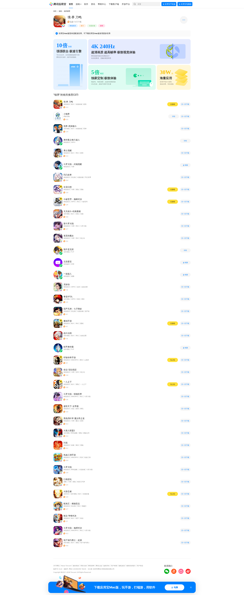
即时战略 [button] (74, 433)
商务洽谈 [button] (84, 566)
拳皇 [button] (83, 299)
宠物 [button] (81, 189)
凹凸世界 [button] (88, 177)
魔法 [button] (77, 421)
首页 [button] (54, 11)
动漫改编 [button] (92, 26)
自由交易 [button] (84, 287)
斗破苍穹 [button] (84, 202)
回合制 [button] (73, 177)
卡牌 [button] (72, 189)
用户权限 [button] (114, 566)
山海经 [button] (86, 360)
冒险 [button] (77, 189)
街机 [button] (77, 214)
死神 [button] (84, 129)
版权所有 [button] (106, 566)
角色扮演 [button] (73, 26)
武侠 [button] (81, 457)
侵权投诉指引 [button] (130, 566)
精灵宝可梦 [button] (81, 482)
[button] (58, 4)
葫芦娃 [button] (87, 311)
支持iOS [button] (66, 494)
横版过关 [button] (86, 433)
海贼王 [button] (84, 506)
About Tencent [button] (66, 566)
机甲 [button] (77, 518)
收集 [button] (72, 445)
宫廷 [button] (72, 409)
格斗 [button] (82, 26)
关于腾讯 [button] (56, 566)
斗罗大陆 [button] (83, 226)
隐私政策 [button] (122, 566)
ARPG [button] (73, 202)
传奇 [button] (77, 372)
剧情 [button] (101, 26)
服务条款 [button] (76, 566)
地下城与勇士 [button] (84, 543)
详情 (173, 116)
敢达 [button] (81, 518)
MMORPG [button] (74, 360)
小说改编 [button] (82, 469)
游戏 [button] (60, 11)
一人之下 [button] (83, 384)
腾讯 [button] (81, 409)
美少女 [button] (82, 238)
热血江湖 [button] (87, 457)
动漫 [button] (81, 214)
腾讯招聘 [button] (91, 566)
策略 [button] (65, 482)
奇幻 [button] (77, 153)
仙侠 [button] (78, 287)
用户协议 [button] (140, 566)
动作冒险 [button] (67, 129)
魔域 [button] (81, 323)
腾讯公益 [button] (99, 566)
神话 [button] (81, 360)
